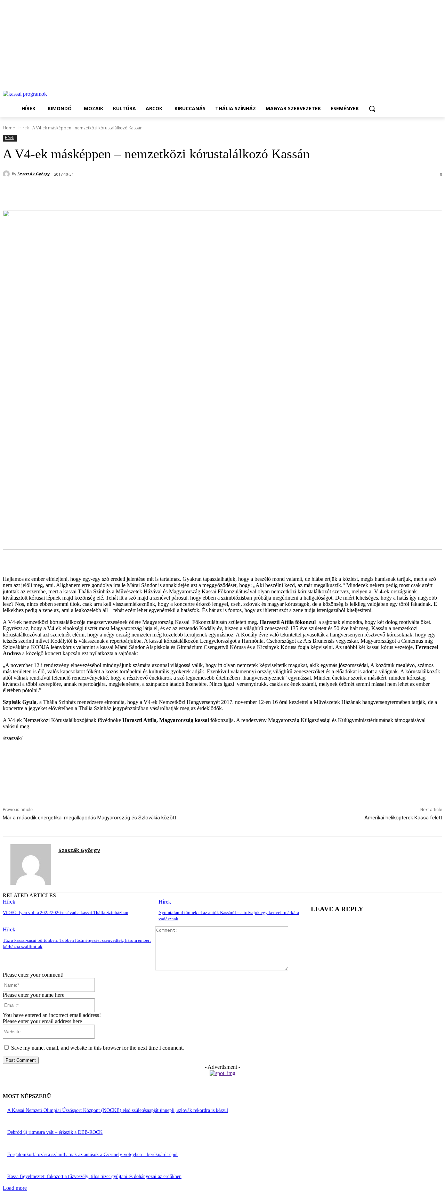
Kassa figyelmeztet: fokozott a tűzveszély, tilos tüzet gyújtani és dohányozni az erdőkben (94, 1176)
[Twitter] (91, 192)
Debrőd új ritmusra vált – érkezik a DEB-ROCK (55, 1132)
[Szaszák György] (7, 173)
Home (9, 128)
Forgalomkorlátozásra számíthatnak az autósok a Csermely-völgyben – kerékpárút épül (92, 1154)
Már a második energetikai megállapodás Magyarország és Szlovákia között (89, 818)
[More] (167, 192)
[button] (372, 108)
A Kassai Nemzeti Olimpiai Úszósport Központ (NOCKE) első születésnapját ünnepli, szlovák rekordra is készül (117, 1110)
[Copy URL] (141, 192)
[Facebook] (66, 192)
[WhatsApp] (116, 192)
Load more (15, 1188)
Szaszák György (33, 173)
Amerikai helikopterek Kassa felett (403, 818)
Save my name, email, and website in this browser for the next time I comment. (97, 1048)
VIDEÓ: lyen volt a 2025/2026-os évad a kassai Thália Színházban (65, 912)
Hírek (23, 128)
